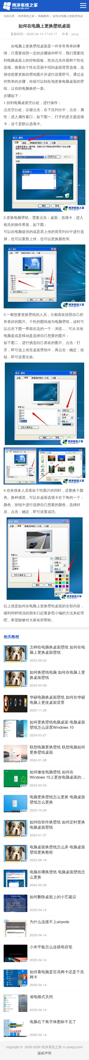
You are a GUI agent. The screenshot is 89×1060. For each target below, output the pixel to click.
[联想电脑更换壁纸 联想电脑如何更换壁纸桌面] (15, 753)
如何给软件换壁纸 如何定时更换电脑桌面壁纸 (57, 824)
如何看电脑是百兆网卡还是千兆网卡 (57, 974)
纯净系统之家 (26, 16)
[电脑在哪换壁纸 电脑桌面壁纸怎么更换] (15, 878)
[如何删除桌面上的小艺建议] (15, 903)
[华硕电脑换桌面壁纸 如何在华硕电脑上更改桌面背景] (15, 703)
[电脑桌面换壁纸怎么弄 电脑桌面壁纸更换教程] (15, 853)
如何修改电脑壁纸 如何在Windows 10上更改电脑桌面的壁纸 (57, 774)
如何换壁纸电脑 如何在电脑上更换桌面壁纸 (57, 675)
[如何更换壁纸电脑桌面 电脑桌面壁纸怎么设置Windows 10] (15, 728)
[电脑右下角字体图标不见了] (15, 1028)
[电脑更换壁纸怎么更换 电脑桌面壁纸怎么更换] (15, 803)
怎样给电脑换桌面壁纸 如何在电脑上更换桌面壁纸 (57, 649)
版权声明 (44, 1052)
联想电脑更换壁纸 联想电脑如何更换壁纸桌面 (57, 749)
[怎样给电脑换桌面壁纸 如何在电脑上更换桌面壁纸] (15, 654)
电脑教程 (43, 16)
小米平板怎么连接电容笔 (51, 946)
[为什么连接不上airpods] (15, 928)
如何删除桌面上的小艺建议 (53, 896)
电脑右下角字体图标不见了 (53, 1021)
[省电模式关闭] (15, 1003)
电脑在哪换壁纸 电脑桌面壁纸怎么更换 (57, 874)
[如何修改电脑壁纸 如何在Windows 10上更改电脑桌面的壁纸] (15, 778)
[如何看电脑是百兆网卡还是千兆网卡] (15, 978)
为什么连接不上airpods (49, 921)
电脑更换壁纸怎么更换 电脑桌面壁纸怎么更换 (57, 799)
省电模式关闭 (41, 996)
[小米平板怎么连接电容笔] (15, 953)
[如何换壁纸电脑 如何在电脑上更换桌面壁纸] (15, 678)
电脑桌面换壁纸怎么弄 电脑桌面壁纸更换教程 (57, 849)
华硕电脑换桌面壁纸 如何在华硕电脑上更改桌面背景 (57, 700)
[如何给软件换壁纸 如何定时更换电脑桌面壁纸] (15, 828)
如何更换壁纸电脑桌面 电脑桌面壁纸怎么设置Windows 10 (57, 724)
